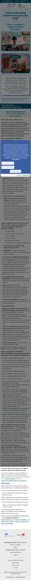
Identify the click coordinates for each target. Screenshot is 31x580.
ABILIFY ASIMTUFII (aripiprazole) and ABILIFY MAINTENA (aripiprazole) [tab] (15, 112)
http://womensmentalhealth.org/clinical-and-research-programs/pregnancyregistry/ (16, 409)
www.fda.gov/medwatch (19, 481)
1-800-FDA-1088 (6, 481)
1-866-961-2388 (11, 406)
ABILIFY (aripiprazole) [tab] (15, 116)
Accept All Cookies (8, 167)
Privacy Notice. (16, 159)
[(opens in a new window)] (9, 535)
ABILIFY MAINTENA (21, 520)
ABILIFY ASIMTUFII (6, 520)
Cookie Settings (15, 171)
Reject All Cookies (8, 163)
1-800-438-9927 (10, 479)
